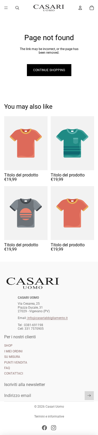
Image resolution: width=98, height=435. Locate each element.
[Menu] (6, 8)
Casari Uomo (54, 406)
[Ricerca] (17, 8)
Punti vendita (15, 362)
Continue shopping (49, 70)
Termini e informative (49, 416)
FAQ (7, 368)
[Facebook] (44, 428)
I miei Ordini (13, 351)
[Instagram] (53, 428)
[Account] (80, 8)
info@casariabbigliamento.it (47, 318)
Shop (8, 345)
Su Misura (12, 357)
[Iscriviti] (89, 395)
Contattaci (13, 373)
